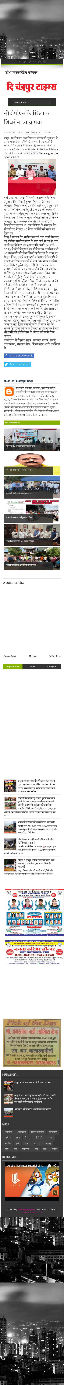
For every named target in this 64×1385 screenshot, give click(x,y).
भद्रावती (37, 1143)
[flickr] (34, 61)
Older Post (55, 657)
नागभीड (8, 1143)
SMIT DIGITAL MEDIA (32, 1212)
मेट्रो (15, 1149)
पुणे (17, 1143)
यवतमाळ (25, 1149)
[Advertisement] (32, 29)
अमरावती (8, 1132)
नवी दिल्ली (38, 1138)
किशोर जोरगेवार (37, 1132)
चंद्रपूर (17, 1138)
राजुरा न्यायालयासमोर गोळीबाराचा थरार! (36, 781)
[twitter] (24, 61)
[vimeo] (29, 61)
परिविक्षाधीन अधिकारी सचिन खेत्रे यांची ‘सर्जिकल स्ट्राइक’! (36, 841)
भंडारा (26, 1143)
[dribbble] (39, 61)
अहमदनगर (22, 1132)
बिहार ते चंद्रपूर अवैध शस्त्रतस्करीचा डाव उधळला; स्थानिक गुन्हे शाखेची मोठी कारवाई (36, 863)
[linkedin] (43, 61)
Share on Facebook (21, 356)
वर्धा (44, 1149)
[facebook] (19, 61)
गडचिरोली (53, 1132)
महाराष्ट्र (48, 1143)
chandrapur (49, 132)
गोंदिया (7, 1138)
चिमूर (27, 1138)
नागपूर (50, 1138)
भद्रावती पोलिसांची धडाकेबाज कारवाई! (36, 822)
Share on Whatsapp (21, 373)
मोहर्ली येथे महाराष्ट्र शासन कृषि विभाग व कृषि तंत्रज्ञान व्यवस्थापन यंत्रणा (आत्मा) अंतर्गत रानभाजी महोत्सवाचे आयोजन (36, 801)
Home (32, 657)
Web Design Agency (26, 1209)
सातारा (54, 1149)
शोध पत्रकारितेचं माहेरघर (21, 72)
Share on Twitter (20, 364)
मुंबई (6, 1149)
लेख (36, 1149)
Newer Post (9, 657)
